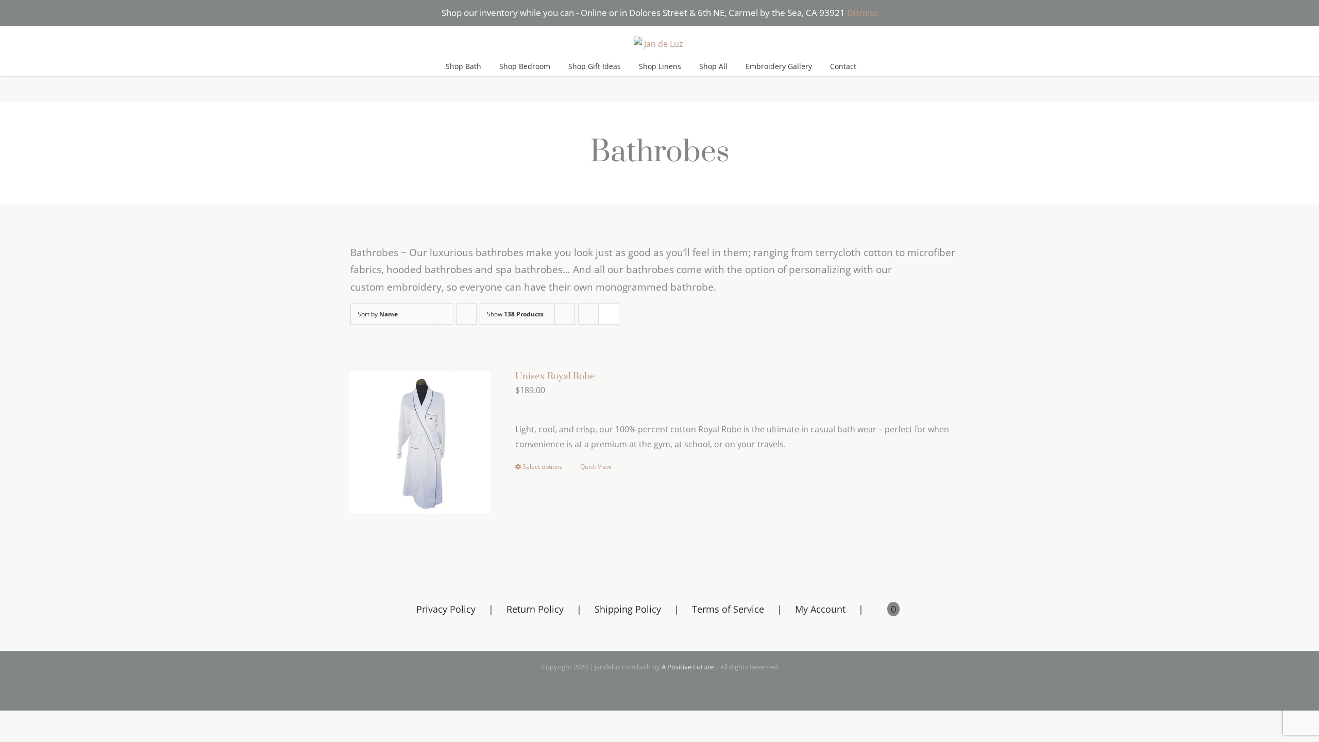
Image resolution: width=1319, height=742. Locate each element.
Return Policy (535, 609)
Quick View (595, 466)
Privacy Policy (446, 609)
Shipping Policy (628, 609)
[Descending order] (466, 314)
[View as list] (609, 314)
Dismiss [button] (862, 13)
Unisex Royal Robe (555, 376)
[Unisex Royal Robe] (420, 441)
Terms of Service (728, 609)
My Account (820, 609)
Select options (542, 466)
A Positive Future (688, 666)
